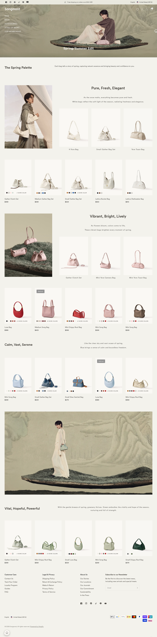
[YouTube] (27, 2)
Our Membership (13, 32)
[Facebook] (6, 2)
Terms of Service (48, 592)
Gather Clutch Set (11, 199)
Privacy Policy (47, 589)
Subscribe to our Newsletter (116, 575)
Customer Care (10, 575)
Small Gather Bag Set (73, 199)
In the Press (84, 595)
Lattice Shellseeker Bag (135, 199)
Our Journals (85, 585)
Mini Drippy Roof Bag (73, 327)
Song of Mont (12, 28)
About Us (83, 575)
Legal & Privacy (48, 575)
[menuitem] (13, 16)
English (133, 2)
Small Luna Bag (71, 560)
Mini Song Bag (101, 327)
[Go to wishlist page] (137, 9)
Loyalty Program (11, 585)
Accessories (11, 24)
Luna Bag (8, 327)
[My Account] (142, 9)
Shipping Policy (48, 579)
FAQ (6, 592)
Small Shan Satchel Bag (74, 397)
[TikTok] (19, 2)
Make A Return (48, 585)
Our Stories (84, 579)
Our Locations (85, 582)
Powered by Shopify (37, 626)
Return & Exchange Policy (52, 582)
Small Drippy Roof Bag (134, 560)
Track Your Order (11, 582)
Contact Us (9, 579)
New (7, 16)
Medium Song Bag (42, 327)
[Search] (146, 9)
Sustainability (85, 592)
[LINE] (23, 2)
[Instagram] (10, 2)
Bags (7, 20)
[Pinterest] (15, 2)
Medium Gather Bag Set (44, 199)
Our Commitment (87, 589)
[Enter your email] (137, 588)
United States (145, 2)
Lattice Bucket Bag (102, 199)
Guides (7, 589)
